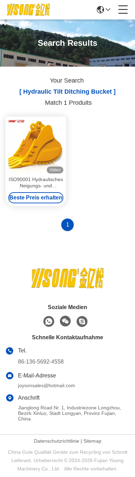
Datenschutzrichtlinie (56, 441)
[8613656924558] (49, 321)
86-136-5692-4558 (41, 362)
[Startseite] (67, 287)
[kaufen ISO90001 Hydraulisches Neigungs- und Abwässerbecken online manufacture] (35, 146)
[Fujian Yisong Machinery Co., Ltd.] (28, 9)
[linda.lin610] (82, 321)
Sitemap (92, 441)
